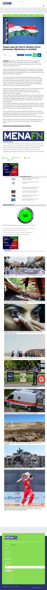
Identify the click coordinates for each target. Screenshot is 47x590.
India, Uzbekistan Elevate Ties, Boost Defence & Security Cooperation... (22, 358)
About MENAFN (8, 557)
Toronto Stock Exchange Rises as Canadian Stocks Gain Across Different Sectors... (18, 232)
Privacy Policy (7, 552)
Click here (13, 544)
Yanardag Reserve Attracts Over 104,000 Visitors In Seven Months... (22, 443)
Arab (18, 15)
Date (5, 54)
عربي (20, 1)
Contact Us (7, 554)
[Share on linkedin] (39, 55)
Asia (23, 15)
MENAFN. (11, 586)
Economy (41, 15)
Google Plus (12, 577)
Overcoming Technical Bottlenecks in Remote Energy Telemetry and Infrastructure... (18, 228)
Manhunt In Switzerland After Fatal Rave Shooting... (21, 388)
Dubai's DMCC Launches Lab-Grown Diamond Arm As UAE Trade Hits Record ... (23, 332)
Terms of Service (8, 551)
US (6, 15)
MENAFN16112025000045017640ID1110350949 (17, 126)
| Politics (34, 15)
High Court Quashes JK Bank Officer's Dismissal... (20, 469)
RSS (11, 582)
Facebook (12, 573)
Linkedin (11, 580)
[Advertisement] (24, 10)
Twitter (11, 575)
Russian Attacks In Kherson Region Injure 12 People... (21, 413)
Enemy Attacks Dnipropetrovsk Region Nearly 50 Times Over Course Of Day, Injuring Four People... (24, 302)
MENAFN (6, 61)
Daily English (8, 562)
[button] (23, 1)
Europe (13, 15)
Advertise (7, 556)
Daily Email (12, 578)
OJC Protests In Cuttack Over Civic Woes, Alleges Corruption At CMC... (23, 276)
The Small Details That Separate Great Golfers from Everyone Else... (15, 230)
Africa (28, 15)
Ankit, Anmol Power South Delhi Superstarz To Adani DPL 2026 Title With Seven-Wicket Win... (23, 509)
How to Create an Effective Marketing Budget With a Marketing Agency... (16, 234)
